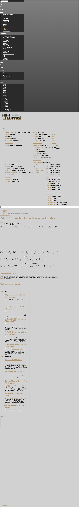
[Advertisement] (29, 242)
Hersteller (2, 70)
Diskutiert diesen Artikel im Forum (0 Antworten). (10, 284)
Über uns (5, 505)
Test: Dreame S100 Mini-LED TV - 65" (14, 371)
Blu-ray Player (5, 18)
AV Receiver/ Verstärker (7, 36)
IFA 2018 (4, 88)
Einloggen (2, 215)
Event (1, 82)
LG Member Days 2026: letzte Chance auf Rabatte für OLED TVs (15, 320)
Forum (1, 62)
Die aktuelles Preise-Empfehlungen (23, 132)
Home (1, 6)
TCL (3, 79)
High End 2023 (5, 104)
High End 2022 (5, 102)
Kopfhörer (4, 28)
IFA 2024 (4, 94)
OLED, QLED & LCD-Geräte (13, 164)
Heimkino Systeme (6, 20)
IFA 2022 (4, 91)
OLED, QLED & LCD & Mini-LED (42, 134)
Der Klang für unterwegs (20, 168)
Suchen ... (58, 148)
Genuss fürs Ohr (40, 138)
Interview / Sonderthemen (7, 47)
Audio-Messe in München (56, 183)
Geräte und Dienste (40, 132)
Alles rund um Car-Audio (51, 147)
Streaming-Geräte (6, 52)
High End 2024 (5, 105)
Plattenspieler (5, 29)
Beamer (4, 17)
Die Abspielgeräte (14, 138)
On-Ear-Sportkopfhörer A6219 (20, 226)
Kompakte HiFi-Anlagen (45, 160)
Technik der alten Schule (47, 143)
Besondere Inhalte (46, 162)
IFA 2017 (4, 87)
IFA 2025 (4, 95)
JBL (3, 75)
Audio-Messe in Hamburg (62, 202)
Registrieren (7, 215)
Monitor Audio (5, 74)
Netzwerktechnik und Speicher (8, 54)
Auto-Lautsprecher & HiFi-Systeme (9, 37)
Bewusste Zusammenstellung (16, 177)
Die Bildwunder (11, 136)
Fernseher (4, 25)
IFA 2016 (4, 86)
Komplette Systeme (15, 141)
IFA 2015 (4, 84)
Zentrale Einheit (13, 134)
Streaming (5, 24)
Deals (1, 9)
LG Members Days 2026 (17, 323)
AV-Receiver (5, 16)
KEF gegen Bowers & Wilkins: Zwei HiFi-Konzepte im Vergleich (15, 296)
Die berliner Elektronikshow (54, 164)
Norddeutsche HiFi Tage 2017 (8, 109)
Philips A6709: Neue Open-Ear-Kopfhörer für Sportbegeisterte (27, 218)
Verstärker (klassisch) (7, 31)
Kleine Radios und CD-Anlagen (19, 143)
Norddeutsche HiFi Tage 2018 (8, 110)
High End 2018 (5, 99)
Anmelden (2, 283)
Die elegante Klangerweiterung (16, 145)
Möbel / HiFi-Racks (6, 44)
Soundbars (4, 22)
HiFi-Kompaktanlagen (6, 21)
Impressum (5, 498)
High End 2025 (5, 106)
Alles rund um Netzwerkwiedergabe (19, 170)
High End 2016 (5, 97)
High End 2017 (5, 98)
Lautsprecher (5, 27)
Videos (1, 67)
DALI (3, 72)
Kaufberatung (5, 56)
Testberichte (3, 33)
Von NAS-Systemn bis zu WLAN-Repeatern (25, 172)
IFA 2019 (4, 90)
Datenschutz (5, 500)
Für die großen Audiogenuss (44, 136)
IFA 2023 (4, 92)
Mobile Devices (5, 59)
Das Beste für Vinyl (42, 141)
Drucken (4, 220)
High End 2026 (5, 108)
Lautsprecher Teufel (6, 76)
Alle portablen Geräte (15, 181)
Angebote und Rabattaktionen (8, 14)
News (1, 12)
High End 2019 (5, 101)
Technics (4, 78)
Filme (1, 65)
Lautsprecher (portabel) (7, 51)
